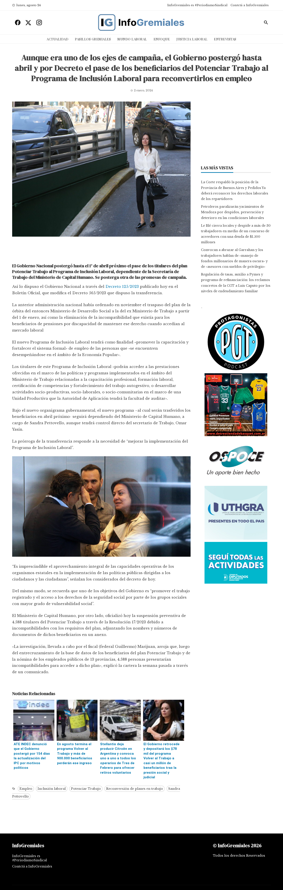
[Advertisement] (101, 251)
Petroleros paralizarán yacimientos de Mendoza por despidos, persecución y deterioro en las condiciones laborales (232, 212)
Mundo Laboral (132, 39)
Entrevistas (225, 39)
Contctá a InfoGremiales (250, 5)
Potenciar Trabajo (86, 789)
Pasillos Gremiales (93, 39)
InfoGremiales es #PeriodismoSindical (197, 5)
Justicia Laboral (191, 39)
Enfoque (162, 39)
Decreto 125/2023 (122, 286)
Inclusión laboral (52, 789)
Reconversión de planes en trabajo (134, 789)
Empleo (25, 789)
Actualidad (57, 39)
